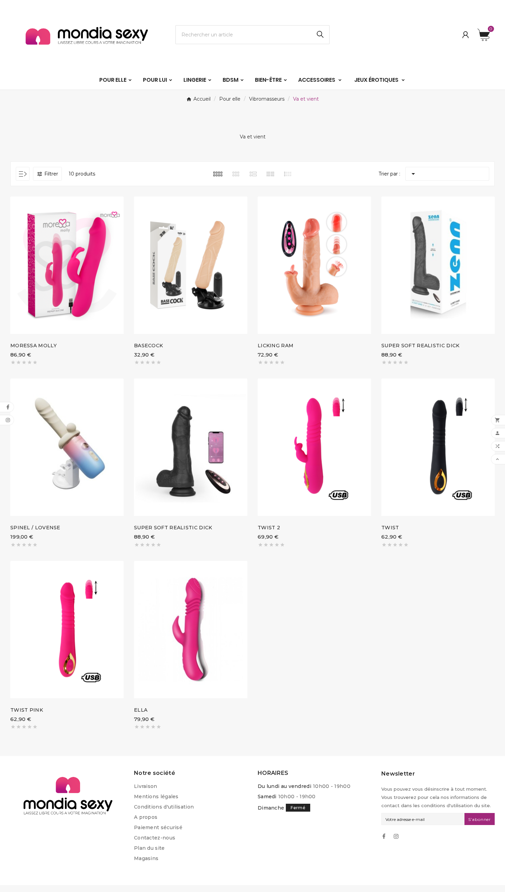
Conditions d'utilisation (164, 807)
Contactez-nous (154, 838)
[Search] (320, 34)
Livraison (145, 786)
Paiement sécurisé (158, 827)
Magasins (146, 858)
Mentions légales (156, 796)
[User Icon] (465, 34)
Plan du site (149, 848)
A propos (145, 817)
